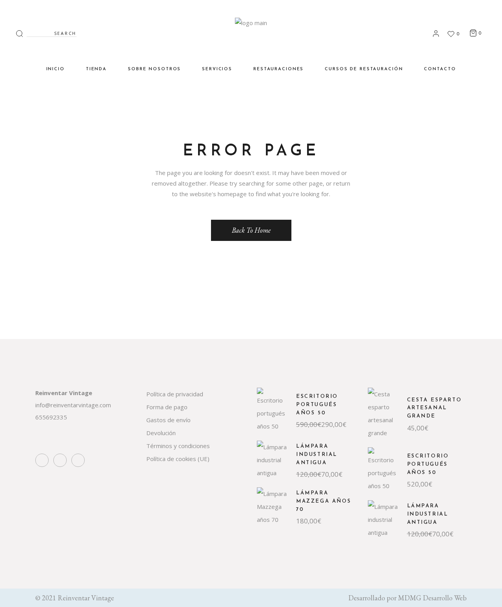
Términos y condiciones (178, 446)
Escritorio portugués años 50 (317, 405)
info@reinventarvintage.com (73, 405)
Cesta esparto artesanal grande (434, 408)
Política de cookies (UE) (177, 459)
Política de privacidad (174, 394)
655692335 (51, 417)
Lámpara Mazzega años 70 (323, 501)
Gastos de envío (168, 420)
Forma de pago (166, 407)
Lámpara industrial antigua (316, 454)
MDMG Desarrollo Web (432, 597)
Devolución (161, 433)
